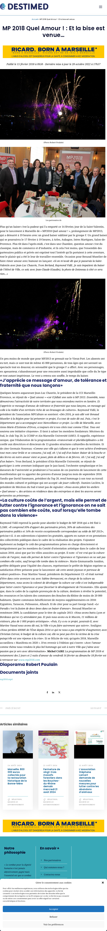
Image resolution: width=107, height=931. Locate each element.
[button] (102, 882)
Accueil (35, 19)
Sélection (17, 799)
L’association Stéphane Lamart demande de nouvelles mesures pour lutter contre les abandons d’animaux (89, 781)
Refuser (53, 916)
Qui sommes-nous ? (54, 867)
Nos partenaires (52, 860)
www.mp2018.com (29, 659)
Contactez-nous (52, 874)
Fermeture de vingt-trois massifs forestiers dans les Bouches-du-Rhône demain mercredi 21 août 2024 (52, 781)
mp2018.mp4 (6, 679)
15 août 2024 (86, 765)
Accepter (53, 909)
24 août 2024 (15, 765)
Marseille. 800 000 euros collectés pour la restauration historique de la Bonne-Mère (17, 776)
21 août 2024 (50, 765)
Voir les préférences (53, 924)
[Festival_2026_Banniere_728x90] (53, 51)
